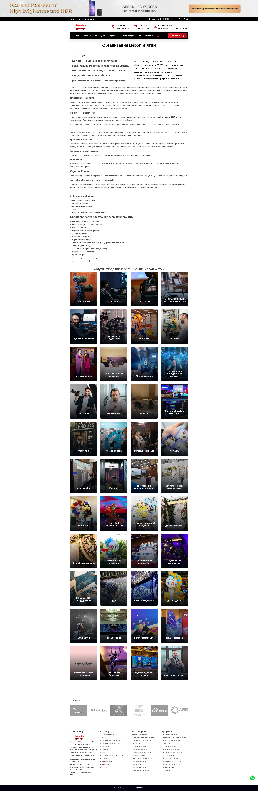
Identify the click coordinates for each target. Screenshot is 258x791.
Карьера (105, 749)
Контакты (105, 758)
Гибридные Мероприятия (140, 749)
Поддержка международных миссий (144, 737)
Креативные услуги (138, 755)
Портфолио (106, 746)
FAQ (103, 752)
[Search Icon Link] (158, 35)
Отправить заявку (177, 36)
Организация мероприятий (141, 770)
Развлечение (136, 743)
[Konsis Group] (81, 27)
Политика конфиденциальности (112, 755)
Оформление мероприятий (141, 740)
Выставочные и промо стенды (142, 758)
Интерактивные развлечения (141, 752)
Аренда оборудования (139, 734)
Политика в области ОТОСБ (111, 740)
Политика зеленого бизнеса (111, 743)
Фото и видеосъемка (139, 746)
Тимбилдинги (136, 764)
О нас (104, 737)
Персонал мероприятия (140, 767)
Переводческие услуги (139, 761)
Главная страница (108, 734)
